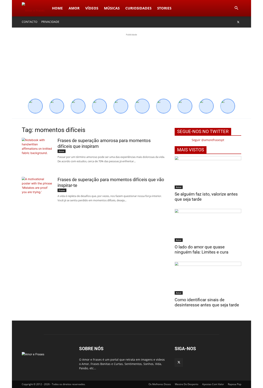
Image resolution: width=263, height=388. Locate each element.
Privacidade (50, 22)
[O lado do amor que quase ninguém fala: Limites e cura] (208, 225)
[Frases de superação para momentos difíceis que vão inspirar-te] (37, 192)
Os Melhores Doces (160, 384)
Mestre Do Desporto (186, 384)
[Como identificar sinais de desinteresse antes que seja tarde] (208, 278)
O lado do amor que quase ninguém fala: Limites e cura (201, 249)
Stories (164, 8)
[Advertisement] (131, 65)
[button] (236, 8)
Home (57, 8)
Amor (74, 8)
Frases (62, 190)
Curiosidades (138, 8)
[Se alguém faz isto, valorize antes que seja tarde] (208, 172)
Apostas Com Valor (213, 384)
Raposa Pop (234, 384)
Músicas (112, 8)
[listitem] (35, 106)
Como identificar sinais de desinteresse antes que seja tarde (207, 302)
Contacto (29, 22)
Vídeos (91, 8)
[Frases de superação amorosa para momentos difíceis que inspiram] (37, 153)
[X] (238, 22)
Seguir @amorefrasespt (208, 140)
